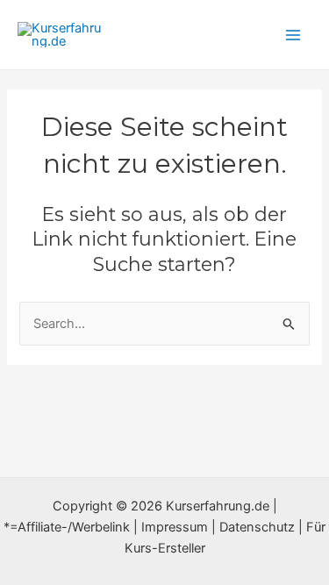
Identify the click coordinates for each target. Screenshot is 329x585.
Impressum (174, 527)
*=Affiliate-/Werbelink (67, 527)
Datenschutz (257, 527)
